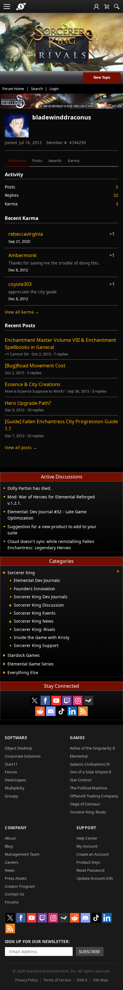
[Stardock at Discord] (50, 711)
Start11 (11, 764)
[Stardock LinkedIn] (72, 711)
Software (16, 737)
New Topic (101, 77)
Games (77, 737)
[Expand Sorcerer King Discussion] (11, 605)
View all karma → (22, 312)
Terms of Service (57, 980)
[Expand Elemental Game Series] (4, 663)
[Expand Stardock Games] (4, 655)
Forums (12, 902)
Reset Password (90, 870)
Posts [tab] (37, 160)
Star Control (80, 780)
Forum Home (13, 88)
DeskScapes (15, 780)
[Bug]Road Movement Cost (35, 365)
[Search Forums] (116, 6)
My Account (87, 846)
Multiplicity (14, 788)
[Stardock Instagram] (77, 700)
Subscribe (89, 951)
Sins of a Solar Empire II (90, 772)
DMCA (82, 980)
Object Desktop (18, 748)
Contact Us (14, 894)
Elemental (78, 756)
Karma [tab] (73, 160)
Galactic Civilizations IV (90, 764)
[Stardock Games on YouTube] (56, 700)
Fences (11, 772)
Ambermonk (22, 255)
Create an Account (92, 854)
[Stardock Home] (21, 6)
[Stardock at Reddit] (40, 711)
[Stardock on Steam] (88, 700)
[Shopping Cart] (106, 6)
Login (54, 88)
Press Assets (16, 878)
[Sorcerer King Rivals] (61, 45)
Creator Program (20, 886)
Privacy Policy (26, 980)
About (10, 838)
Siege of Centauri (85, 804)
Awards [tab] (54, 160)
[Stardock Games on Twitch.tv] (66, 700)
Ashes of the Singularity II (92, 748)
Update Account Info (94, 878)
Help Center (86, 838)
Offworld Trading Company (94, 796)
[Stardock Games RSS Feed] (83, 711)
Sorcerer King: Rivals (88, 812)
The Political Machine (88, 788)
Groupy (11, 796)
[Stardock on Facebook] (45, 700)
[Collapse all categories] (118, 571)
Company (16, 827)
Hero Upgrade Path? (28, 403)
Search (37, 88)
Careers (11, 862)
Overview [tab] (17, 160)
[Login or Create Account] (96, 6)
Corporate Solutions (23, 756)
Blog (9, 846)
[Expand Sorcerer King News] (11, 621)
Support (86, 827)
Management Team (22, 854)
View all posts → (21, 447)
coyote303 (20, 284)
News (10, 870)
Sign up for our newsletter (36, 941)
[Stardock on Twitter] (34, 700)
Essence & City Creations (32, 384)
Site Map (100, 980)
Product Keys (88, 862)
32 (115, 195)
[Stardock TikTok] (61, 711)
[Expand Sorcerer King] (3, 573)
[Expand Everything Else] (4, 672)
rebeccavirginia (25, 234)
